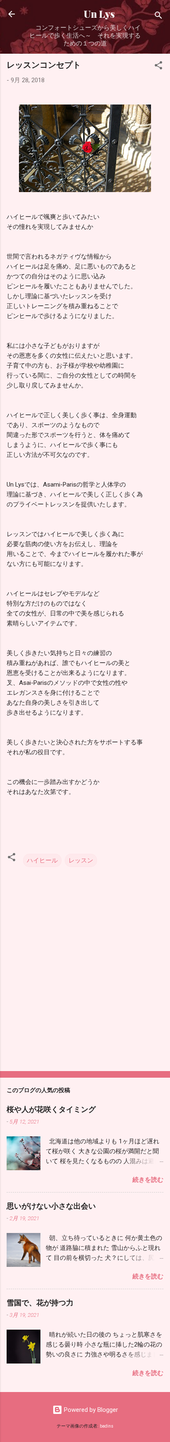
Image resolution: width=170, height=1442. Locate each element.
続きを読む (147, 1179)
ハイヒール (42, 860)
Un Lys (85, 13)
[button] (158, 66)
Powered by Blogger (90, 1409)
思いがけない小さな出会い (51, 1206)
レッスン (80, 860)
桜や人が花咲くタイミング (51, 1109)
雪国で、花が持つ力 (40, 1302)
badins (106, 1426)
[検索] (158, 16)
